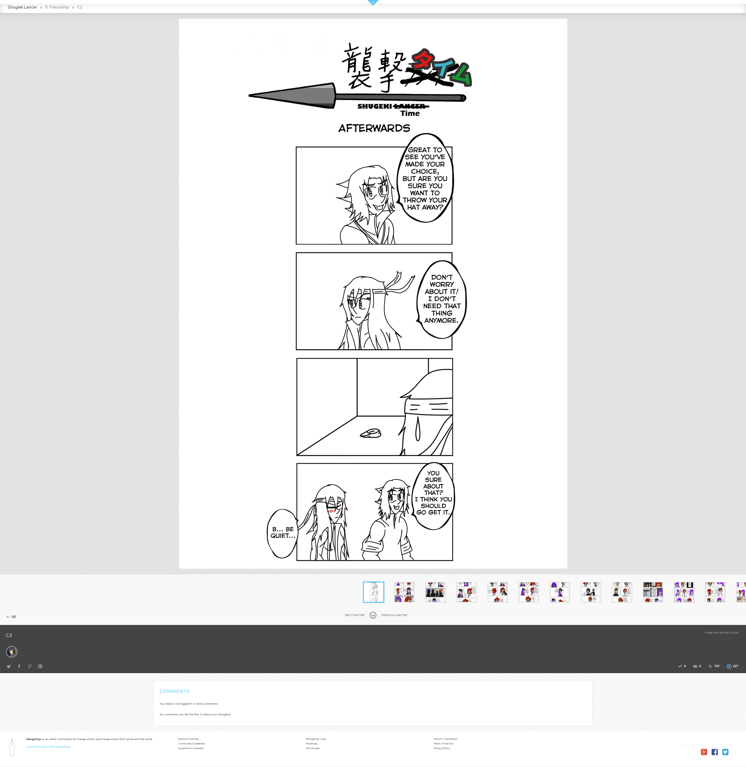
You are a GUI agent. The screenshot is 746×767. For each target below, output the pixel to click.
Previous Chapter (394, 615)
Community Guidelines (191, 743)
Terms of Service (443, 743)
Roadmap (311, 743)
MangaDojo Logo (316, 739)
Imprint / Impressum (446, 739)
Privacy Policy (442, 748)
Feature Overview (188, 739)
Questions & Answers (191, 748)
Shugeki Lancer (22, 7)
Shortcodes (313, 748)
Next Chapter (354, 615)
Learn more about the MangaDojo (48, 746)
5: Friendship (57, 7)
